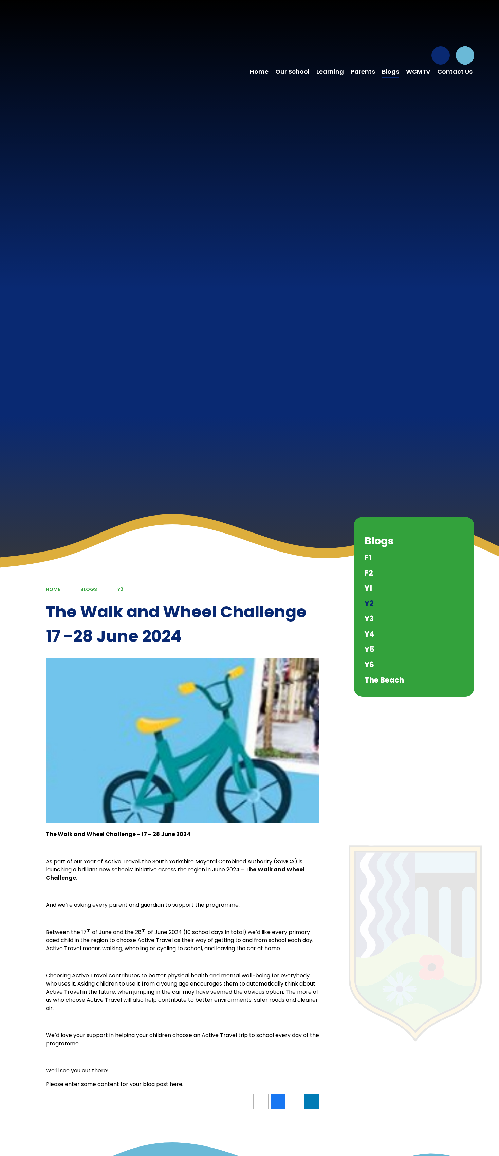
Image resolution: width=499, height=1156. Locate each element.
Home (53, 589)
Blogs (88, 589)
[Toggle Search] (465, 55)
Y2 (120, 589)
